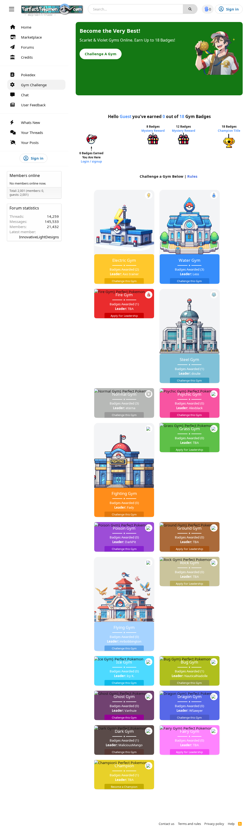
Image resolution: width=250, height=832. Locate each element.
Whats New (30, 122)
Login (85, 161)
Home (26, 27)
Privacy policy (214, 823)
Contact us (166, 823)
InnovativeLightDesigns (39, 236)
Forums (27, 47)
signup (97, 161)
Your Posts (30, 142)
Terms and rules (189, 823)
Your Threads (32, 132)
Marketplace (31, 37)
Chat (25, 94)
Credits (27, 57)
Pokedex (28, 74)
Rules (192, 176)
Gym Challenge (34, 84)
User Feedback (33, 104)
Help (231, 823)
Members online (25, 175)
